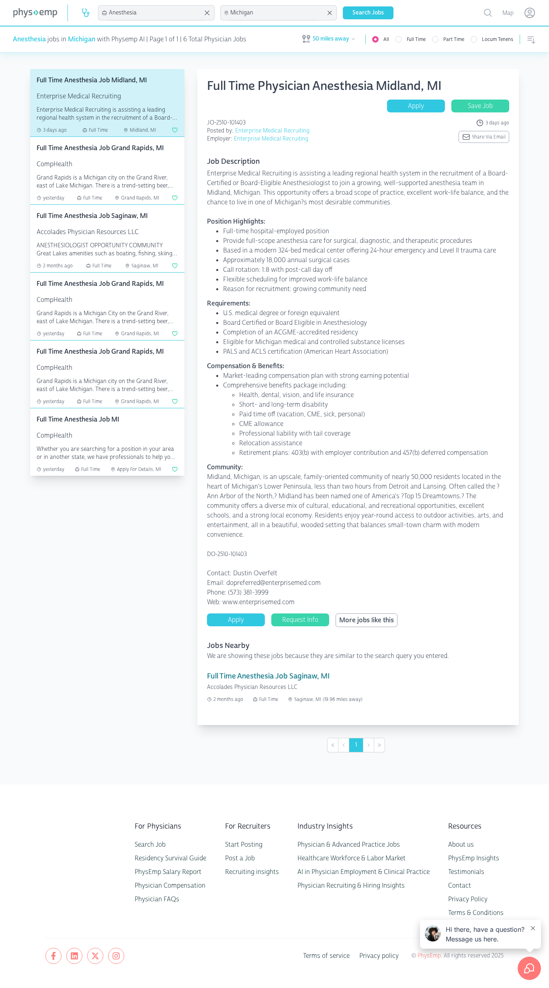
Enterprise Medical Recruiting (272, 130)
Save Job (480, 106)
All (386, 39)
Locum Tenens (497, 39)
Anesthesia (29, 39)
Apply (416, 106)
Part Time (453, 39)
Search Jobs (368, 12)
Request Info (300, 619)
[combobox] (155, 13)
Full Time (416, 39)
